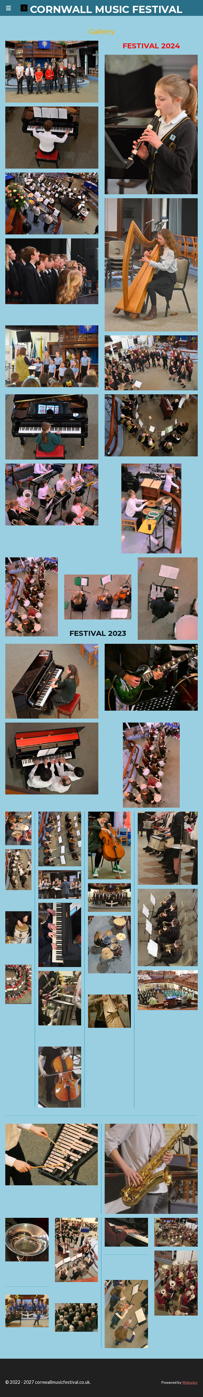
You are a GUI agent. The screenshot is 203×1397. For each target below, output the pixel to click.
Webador (190, 1382)
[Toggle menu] (8, 8)
